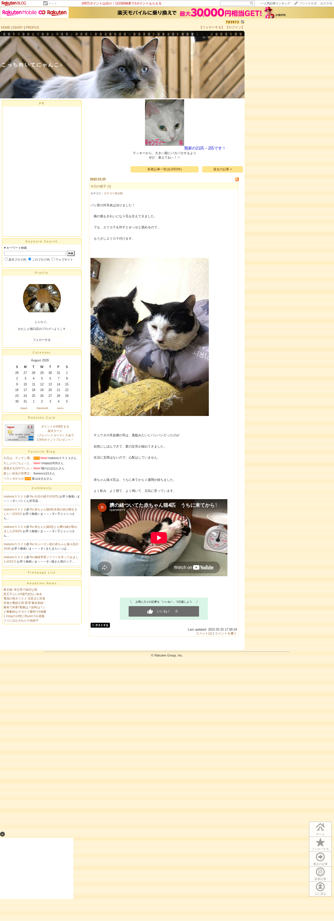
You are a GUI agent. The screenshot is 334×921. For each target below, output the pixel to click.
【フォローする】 (211, 27)
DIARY (18, 27)
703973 (232, 22)
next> (60, 408)
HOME (6, 27)
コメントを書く (226, 633)
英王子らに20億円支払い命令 (22, 594)
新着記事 (320, 879)
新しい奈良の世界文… (18, 473)
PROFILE (32, 27)
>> (275, 3)
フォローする (42, 340)
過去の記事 (320, 864)
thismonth (42, 408)
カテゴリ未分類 (113, 193)
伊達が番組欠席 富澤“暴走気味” (23, 603)
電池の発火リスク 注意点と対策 (24, 598)
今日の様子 (98, 186)
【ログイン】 (235, 27)
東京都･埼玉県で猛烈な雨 (20, 589)
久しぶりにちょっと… (18, 463)
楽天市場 (326, 3)
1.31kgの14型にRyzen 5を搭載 (24, 616)
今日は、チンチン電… (18, 458)
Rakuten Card (42, 417)
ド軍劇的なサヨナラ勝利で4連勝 (24, 611)
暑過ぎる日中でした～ (18, 468)
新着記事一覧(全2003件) (164, 169)
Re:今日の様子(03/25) (44, 496)
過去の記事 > (222, 169)
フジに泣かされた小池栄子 (21, 620)
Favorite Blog (42, 451)
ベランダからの (13, 478)
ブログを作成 (308, 3)
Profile (42, 273)
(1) (109, 186)
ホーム (320, 834)
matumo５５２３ (15, 496)
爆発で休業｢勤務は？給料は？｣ (24, 607)
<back (23, 408)
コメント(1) (204, 633)
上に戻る (320, 894)
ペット (52, 3)
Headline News (42, 583)
